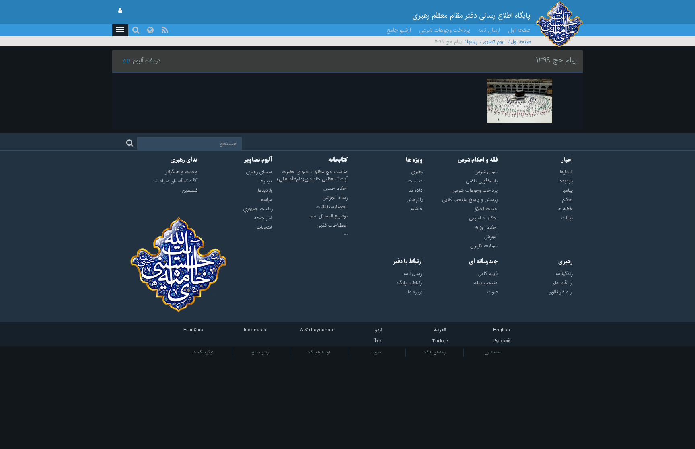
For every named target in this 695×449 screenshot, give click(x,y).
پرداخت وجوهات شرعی (444, 30)
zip (126, 61)
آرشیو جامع (399, 30)
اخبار (567, 160)
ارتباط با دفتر (408, 261)
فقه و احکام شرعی (478, 160)
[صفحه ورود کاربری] (120, 11)
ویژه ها (414, 160)
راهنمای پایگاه (435, 352)
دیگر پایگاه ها (203, 352)
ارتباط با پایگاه (319, 352)
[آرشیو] (310, 234)
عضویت (376, 352)
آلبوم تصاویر (494, 41)
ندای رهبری (184, 160)
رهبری (565, 261)
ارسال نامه (489, 30)
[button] (120, 30)
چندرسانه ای (483, 261)
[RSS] (165, 30)
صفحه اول (519, 30)
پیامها (472, 41)
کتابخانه (338, 160)
